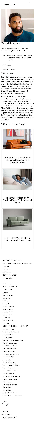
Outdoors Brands (7, 312)
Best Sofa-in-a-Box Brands (10, 379)
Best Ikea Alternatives (9, 362)
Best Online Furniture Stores (11, 354)
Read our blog (6, 283)
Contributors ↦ (7, 272)
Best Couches (7, 359)
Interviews (6, 323)
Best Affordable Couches (10, 343)
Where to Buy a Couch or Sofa (11, 368)
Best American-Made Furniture (11, 332)
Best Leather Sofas (8, 335)
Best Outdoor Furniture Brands (11, 376)
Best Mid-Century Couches (10, 346)
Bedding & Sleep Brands (9, 301)
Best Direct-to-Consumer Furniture (13, 340)
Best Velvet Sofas (8, 382)
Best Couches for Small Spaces (11, 365)
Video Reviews (7, 317)
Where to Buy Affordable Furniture (12, 395)
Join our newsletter (8, 278)
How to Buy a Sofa (8, 320)
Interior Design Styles (9, 351)
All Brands (5, 292)
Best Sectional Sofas (8, 373)
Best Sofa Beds (7, 387)
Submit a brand (7, 281)
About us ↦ (6, 266)
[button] (28, 3)
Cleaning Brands (7, 303)
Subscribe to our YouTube (10, 286)
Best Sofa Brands (7, 337)
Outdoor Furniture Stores (10, 393)
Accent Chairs (7, 390)
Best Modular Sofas (8, 329)
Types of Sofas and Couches (11, 370)
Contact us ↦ (6, 269)
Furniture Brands (7, 298)
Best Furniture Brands (9, 357)
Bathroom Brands (7, 309)
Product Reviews (7, 315)
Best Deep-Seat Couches (10, 348)
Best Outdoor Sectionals (10, 384)
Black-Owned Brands (9, 295)
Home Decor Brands (8, 306)
